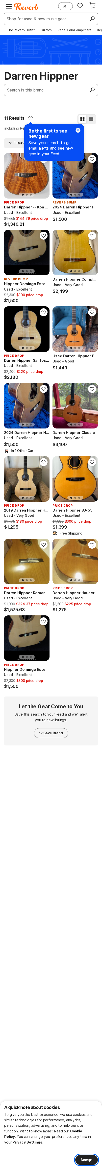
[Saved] (79, 5)
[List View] (91, 119)
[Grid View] (82, 119)
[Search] (92, 19)
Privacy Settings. (27, 1142)
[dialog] (51, 1135)
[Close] (78, 130)
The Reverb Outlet (21, 30)
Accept (86, 1160)
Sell (65, 6)
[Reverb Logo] (26, 6)
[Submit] (92, 90)
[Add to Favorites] (30, 118)
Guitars (46, 30)
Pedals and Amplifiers (74, 30)
